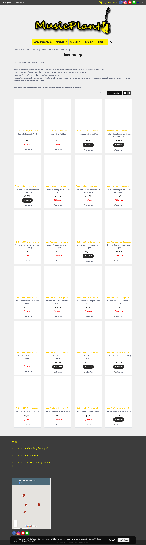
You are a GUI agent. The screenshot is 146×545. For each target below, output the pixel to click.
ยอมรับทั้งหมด (123, 540)
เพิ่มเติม (101, 42)
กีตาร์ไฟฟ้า (74, 42)
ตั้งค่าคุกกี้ (112, 540)
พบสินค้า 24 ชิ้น (18, 93)
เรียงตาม (103, 93)
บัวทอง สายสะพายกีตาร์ (43, 42)
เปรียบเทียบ (28, 150)
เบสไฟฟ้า (88, 42)
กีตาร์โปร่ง (60, 42)
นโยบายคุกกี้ (31, 541)
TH (140, 2)
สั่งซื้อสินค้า (89, 145)
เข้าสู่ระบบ (8, 2)
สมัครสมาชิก (20, 2)
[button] (111, 42)
